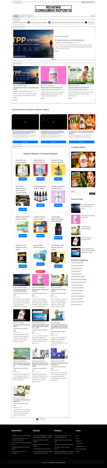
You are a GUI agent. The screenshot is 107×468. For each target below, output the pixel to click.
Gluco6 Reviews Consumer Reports (42, 448)
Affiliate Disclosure (80, 446)
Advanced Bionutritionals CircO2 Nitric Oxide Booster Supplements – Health (34, 22)
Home (16, 16)
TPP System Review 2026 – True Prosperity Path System (66, 22)
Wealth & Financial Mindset (62, 36)
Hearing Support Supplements (78, 282)
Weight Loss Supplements (47, 85)
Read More (57, 51)
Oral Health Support (76, 293)
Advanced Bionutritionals (38, 322)
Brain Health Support (76, 273)
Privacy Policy (79, 443)
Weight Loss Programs (19, 397)
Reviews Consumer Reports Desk (64, 42)
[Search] (93, 16)
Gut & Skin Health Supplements (79, 279)
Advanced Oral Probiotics (20, 361)
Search (73, 191)
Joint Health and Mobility (38, 361)
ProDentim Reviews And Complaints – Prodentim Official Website (21, 364)
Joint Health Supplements (77, 287)
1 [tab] (52, 59)
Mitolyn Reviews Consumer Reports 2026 (91, 22)
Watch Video (25, 141)
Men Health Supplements (77, 290)
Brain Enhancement (56, 322)
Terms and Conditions (81, 449)
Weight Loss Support (73, 85)
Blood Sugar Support (76, 268)
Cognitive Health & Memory (58, 361)
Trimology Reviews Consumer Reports (78, 87)
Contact (29, 16)
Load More (40, 271)
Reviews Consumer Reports (58, 462)
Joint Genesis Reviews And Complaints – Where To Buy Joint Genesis (40, 364)
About (22, 16)
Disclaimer (78, 441)
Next (44, 419)
